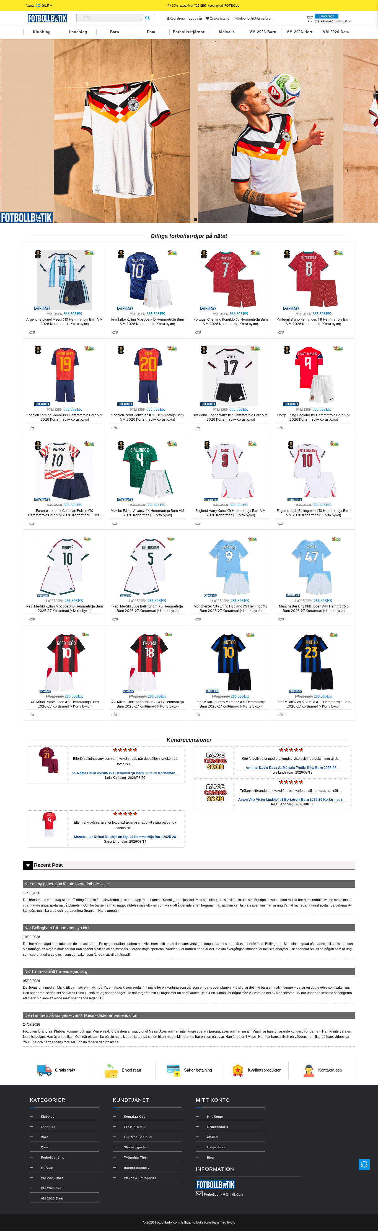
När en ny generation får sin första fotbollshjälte (66, 883)
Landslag (78, 32)
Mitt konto (215, 1116)
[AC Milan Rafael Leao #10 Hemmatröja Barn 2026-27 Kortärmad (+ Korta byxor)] (64, 662)
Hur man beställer (138, 1137)
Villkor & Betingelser (140, 1178)
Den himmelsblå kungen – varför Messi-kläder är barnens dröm (81, 1015)
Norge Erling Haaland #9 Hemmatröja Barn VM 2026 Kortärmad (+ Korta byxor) (313, 417)
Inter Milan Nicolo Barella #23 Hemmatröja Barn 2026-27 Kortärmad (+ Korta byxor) (314, 704)
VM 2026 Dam (336, 32)
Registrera (177, 18)
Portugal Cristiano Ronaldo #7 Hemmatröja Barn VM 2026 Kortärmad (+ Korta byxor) (230, 321)
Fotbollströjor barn (205, 1222)
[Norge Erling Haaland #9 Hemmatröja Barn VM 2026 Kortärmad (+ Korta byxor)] (313, 375)
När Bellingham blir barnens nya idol (56, 927)
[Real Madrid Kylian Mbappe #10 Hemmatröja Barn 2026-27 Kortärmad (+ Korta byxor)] (64, 567)
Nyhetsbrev (216, 1147)
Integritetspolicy (137, 1167)
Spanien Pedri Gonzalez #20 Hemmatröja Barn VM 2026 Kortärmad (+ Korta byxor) (147, 417)
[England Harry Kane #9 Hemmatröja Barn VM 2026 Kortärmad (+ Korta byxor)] (230, 471)
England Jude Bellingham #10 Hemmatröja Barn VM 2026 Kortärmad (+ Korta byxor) (313, 513)
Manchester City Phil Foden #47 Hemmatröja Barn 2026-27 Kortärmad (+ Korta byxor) (313, 608)
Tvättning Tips (135, 1157)
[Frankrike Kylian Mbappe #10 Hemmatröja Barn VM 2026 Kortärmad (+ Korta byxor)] (147, 280)
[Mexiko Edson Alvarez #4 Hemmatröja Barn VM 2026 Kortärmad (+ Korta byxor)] (147, 471)
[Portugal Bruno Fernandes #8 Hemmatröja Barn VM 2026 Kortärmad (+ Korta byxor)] (313, 280)
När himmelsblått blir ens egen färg (55, 971)
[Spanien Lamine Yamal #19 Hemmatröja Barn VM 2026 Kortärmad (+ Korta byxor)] (64, 375)
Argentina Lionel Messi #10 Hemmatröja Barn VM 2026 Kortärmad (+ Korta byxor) (64, 321)
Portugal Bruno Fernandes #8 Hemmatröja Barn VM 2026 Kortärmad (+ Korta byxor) (313, 321)
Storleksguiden (136, 1147)
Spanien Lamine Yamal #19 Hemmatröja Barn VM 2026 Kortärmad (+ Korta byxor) (64, 417)
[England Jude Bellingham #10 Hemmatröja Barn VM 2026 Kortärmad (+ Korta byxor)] (313, 471)
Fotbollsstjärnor (189, 32)
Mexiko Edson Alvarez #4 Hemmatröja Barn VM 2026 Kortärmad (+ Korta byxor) (147, 513)
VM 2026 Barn (263, 32)
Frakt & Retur (135, 1126)
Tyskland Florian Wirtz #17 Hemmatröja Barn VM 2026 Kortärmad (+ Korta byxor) (230, 417)
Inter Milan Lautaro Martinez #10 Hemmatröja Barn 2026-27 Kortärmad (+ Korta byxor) (231, 704)
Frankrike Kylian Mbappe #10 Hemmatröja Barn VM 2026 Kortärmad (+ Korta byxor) (147, 321)
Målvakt (226, 32)
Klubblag (42, 32)
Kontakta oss (330, 1070)
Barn (114, 32)
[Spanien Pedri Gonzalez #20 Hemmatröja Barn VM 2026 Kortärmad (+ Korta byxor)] (147, 375)
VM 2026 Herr (300, 32)
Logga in (195, 18)
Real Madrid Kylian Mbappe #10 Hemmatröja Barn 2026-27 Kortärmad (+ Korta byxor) (64, 608)
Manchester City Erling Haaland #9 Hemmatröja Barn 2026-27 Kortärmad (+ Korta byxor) (231, 608)
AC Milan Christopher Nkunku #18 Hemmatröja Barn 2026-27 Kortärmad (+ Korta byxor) (147, 704)
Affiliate (213, 1137)
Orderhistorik (217, 1126)
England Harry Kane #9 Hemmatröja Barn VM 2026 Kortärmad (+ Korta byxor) (230, 513)
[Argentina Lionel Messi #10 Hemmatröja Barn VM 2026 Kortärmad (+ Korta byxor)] (64, 280)
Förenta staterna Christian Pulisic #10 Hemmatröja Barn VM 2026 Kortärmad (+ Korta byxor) (64, 515)
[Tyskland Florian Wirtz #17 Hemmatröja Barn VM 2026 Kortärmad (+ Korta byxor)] (230, 375)
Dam (151, 32)
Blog (210, 1157)
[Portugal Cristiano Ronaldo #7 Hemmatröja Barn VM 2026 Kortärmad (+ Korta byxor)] (230, 280)
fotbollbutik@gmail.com (255, 18)
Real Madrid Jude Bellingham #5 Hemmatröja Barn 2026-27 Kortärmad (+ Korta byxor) (147, 608)
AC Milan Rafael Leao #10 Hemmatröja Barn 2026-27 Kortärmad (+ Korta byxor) (64, 704)
